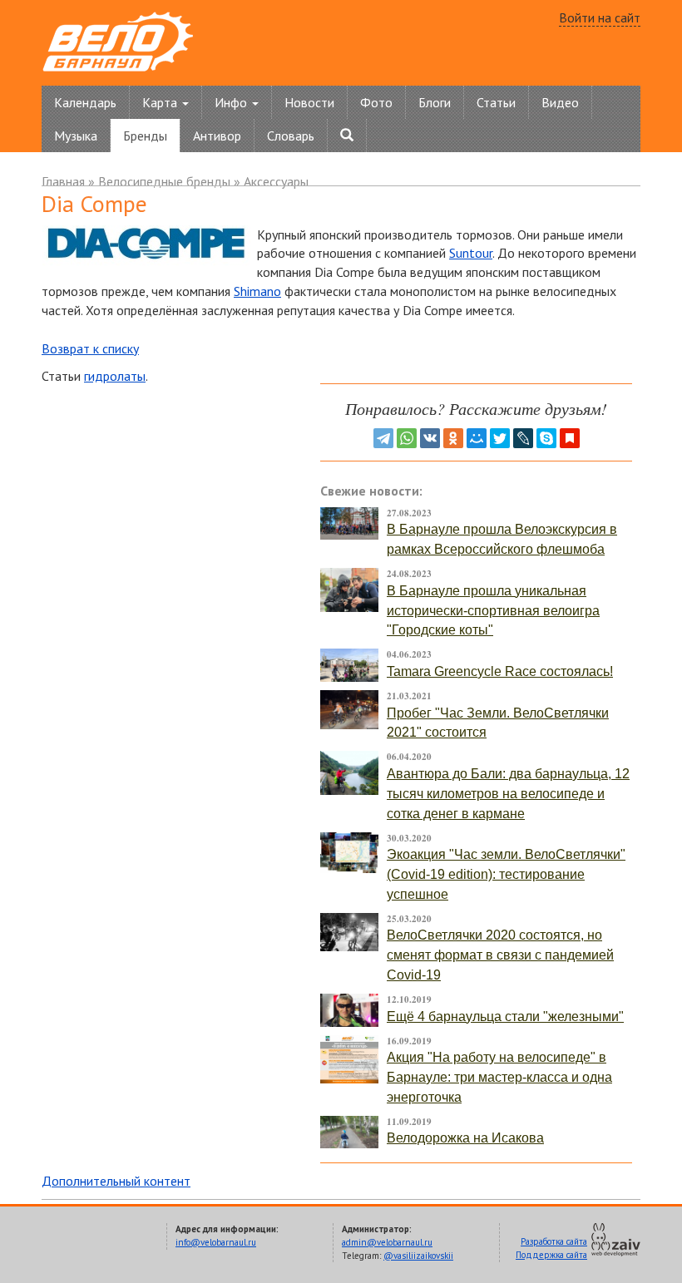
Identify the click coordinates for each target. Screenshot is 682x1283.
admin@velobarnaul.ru (387, 1242)
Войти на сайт (599, 17)
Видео (560, 102)
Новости (309, 102)
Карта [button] (161, 102)
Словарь (290, 135)
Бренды (145, 135)
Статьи (496, 102)
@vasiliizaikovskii (418, 1255)
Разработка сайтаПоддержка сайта (551, 1248)
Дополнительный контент (116, 1180)
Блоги (434, 102)
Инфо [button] (232, 102)
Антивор (217, 135)
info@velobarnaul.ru (215, 1242)
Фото (376, 102)
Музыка (75, 135)
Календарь (85, 102)
